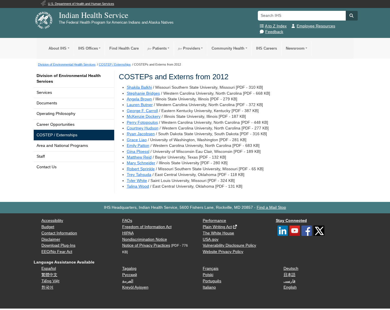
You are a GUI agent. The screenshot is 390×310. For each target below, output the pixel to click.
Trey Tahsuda (139, 175)
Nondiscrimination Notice (144, 239)
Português (212, 281)
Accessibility (52, 220)
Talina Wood (138, 186)
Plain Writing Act (217, 227)
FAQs (127, 220)
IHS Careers (266, 48)
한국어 (47, 287)
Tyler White (137, 181)
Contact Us (47, 167)
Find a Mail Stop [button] (271, 207)
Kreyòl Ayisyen (135, 287)
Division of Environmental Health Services (69, 79)
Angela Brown (139, 99)
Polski (208, 275)
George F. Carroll (142, 111)
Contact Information (59, 233)
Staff (41, 156)
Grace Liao (137, 140)
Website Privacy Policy (223, 252)
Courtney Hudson (142, 128)
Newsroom (295, 48)
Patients (157, 48)
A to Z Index (276, 26)
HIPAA (128, 233)
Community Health (228, 48)
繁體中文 (49, 275)
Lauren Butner (140, 105)
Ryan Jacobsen (141, 134)
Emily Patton (138, 145)
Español (48, 268)
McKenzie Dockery (143, 116)
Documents (47, 103)
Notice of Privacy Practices (146, 245)
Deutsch (291, 268)
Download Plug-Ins (58, 245)
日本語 (289, 275)
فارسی (289, 281)
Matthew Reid (139, 157)
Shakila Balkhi (139, 87)
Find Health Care (124, 48)
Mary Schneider (141, 163)
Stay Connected (291, 220)
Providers (189, 48)
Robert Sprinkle (141, 169)
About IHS (58, 48)
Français (210, 268)
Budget (47, 227)
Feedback (274, 32)
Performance (214, 220)
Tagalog (129, 268)
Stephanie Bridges (143, 93)
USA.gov (210, 239)
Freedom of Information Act (147, 227)
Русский (129, 275)
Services (44, 92)
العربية (127, 281)
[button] (352, 16)
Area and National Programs (62, 145)
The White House (218, 233)
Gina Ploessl (138, 151)
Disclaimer (50, 239)
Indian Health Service (93, 14)
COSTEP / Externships (57, 135)
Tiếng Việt (50, 281)
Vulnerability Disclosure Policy (229, 245)
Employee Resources (316, 26)
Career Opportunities (56, 124)
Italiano (209, 287)
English (290, 287)
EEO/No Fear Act (56, 252)
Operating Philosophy (56, 114)
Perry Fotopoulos (142, 122)
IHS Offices (88, 48)
